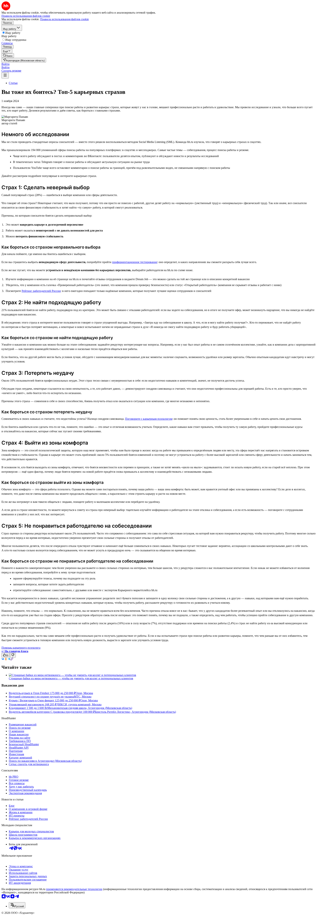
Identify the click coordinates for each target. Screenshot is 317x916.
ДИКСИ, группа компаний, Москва (79, 704)
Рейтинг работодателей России (41, 290)
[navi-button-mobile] (5, 75)
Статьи (13, 83)
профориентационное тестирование (134, 262)
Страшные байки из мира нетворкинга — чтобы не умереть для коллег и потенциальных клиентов (71, 678)
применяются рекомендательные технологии (74, 889)
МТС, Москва (82, 696)
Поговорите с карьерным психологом (148, 418)
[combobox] (17, 905)
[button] (5, 64)
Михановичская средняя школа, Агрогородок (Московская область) (90, 708)
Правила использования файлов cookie (64, 19)
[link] (7, 55)
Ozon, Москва (84, 693)
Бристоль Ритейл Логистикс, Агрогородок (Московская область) (135, 711)
